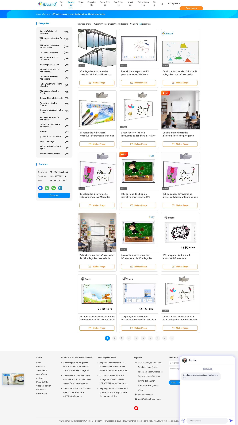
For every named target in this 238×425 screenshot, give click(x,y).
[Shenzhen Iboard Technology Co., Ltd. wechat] (53, 188)
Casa (38, 363)
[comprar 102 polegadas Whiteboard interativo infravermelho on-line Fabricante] (180, 232)
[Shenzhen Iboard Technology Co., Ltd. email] (40, 188)
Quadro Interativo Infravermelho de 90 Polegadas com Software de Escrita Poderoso (180, 319)
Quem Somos (42, 374)
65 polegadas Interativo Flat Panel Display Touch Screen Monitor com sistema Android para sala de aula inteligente (113, 367)
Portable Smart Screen (54, 154)
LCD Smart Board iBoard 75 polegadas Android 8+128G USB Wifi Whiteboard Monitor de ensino (113, 380)
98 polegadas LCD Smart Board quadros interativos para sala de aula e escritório (114, 392)
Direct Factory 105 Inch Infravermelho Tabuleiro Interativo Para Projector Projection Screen (138, 135)
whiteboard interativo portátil (54, 92)
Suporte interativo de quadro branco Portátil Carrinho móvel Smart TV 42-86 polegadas (77, 379)
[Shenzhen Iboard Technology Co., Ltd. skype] (60, 188)
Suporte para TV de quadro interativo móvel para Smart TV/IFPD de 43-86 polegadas (76, 367)
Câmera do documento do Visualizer (54, 125)
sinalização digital (54, 141)
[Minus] (231, 360)
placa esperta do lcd (54, 65)
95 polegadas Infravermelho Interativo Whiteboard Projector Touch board (95, 74)
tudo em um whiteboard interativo (54, 85)
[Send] (231, 421)
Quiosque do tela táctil (54, 137)
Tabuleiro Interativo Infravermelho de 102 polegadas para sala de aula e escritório (96, 258)
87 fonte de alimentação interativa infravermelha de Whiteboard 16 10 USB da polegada (97, 319)
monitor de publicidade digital (54, 147)
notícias (40, 378)
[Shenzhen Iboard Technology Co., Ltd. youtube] (136, 408)
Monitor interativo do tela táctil (54, 58)
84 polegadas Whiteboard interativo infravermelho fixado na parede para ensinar (96, 135)
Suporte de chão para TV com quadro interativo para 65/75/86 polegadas (76, 392)
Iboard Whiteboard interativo (54, 32)
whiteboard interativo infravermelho (54, 46)
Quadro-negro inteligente (54, 98)
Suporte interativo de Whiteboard (54, 118)
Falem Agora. (191, 8)
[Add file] (183, 421)
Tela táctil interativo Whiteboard (54, 78)
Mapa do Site (42, 382)
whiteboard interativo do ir (54, 39)
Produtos (40, 366)
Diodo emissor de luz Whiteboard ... (54, 70)
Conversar (54, 195)
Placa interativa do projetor (54, 104)
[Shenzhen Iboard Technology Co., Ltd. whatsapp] (47, 188)
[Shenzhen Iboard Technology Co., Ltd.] (47, 4)
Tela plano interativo (54, 52)
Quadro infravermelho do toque (54, 111)
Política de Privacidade (41, 392)
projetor (54, 132)
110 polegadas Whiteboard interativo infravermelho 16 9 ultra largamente (138, 319)
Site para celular (43, 386)
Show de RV (41, 370)
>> (172, 338)
